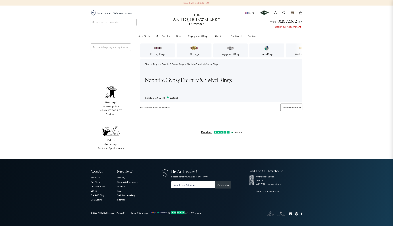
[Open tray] (292, 12)
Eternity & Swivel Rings (173, 64)
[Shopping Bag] (300, 13)
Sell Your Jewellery (126, 195)
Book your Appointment (110, 148)
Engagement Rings (198, 36)
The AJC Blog (97, 195)
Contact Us (96, 199)
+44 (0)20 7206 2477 (286, 21)
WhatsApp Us (110, 106)
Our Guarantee (98, 186)
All (194, 54)
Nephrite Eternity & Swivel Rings (203, 64)
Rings (156, 64)
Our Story (95, 181)
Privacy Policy (122, 212)
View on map (110, 144)
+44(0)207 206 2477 (111, 110)
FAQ (119, 190)
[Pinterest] (296, 214)
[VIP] (264, 12)
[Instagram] (290, 214)
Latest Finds (143, 36)
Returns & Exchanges (127, 181)
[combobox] (114, 22)
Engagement (230, 54)
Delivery (121, 177)
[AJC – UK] (196, 22)
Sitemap (121, 199)
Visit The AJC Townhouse (266, 171)
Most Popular (163, 36)
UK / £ (251, 13)
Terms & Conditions (139, 212)
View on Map (273, 183)
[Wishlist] (283, 13)
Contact (252, 36)
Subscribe (223, 185)
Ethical (94, 190)
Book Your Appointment (288, 26)
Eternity (157, 54)
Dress (267, 54)
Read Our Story (125, 13)
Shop (179, 36)
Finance (121, 186)
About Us (219, 36)
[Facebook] (301, 214)
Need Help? (124, 171)
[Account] (275, 12)
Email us (110, 114)
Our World (236, 36)
